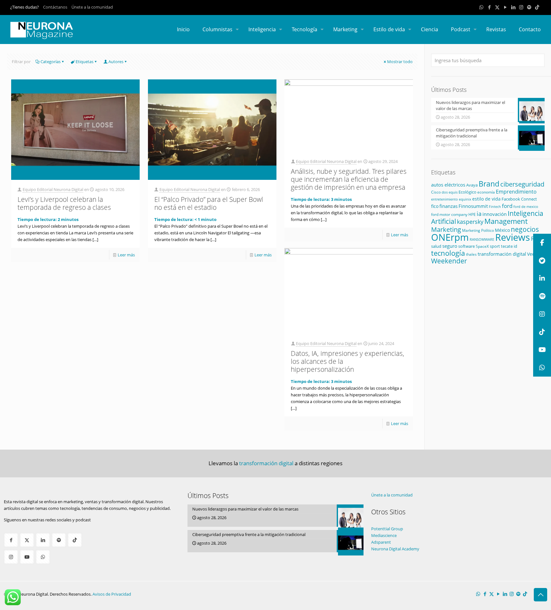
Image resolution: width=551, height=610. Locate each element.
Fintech (495, 206)
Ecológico (467, 192)
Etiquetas (84, 61)
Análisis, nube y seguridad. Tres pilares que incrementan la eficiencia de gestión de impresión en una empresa (349, 179)
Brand (489, 184)
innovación (494, 214)
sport (495, 246)
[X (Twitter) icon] (497, 7)
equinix (465, 199)
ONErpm (450, 237)
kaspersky (470, 221)
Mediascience (384, 535)
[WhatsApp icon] (481, 7)
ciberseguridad (522, 184)
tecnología (448, 253)
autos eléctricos (448, 184)
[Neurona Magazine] (41, 29)
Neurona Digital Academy (395, 549)
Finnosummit (473, 206)
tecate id (509, 246)
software (466, 246)
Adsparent (381, 542)
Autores (115, 61)
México (502, 230)
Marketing (446, 229)
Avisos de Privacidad (111, 594)
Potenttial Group (387, 529)
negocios (525, 229)
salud (436, 246)
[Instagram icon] (521, 7)
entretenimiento (444, 199)
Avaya (472, 185)
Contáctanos (55, 7)
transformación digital (502, 253)
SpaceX (482, 246)
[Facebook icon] (489, 7)
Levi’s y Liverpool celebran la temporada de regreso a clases (64, 203)
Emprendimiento (516, 191)
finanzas (448, 206)
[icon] (529, 7)
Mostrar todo (400, 61)
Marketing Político (478, 230)
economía (486, 192)
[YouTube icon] (505, 7)
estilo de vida (486, 199)
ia (479, 213)
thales (471, 254)
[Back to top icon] (540, 594)
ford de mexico (525, 206)
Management (506, 221)
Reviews (512, 237)
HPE (472, 214)
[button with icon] (11, 540)
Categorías (50, 61)
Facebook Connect (519, 199)
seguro (449, 246)
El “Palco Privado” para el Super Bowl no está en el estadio (208, 203)
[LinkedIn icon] (513, 7)
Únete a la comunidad (92, 7)
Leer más (126, 255)
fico (434, 206)
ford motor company (449, 214)
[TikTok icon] (537, 7)
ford (507, 205)
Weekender (449, 260)
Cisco (436, 192)
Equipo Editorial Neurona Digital (53, 189)
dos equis (450, 192)
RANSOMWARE (482, 239)
